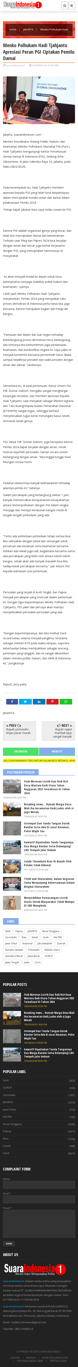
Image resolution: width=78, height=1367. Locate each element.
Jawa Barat (34, 956)
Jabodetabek (44, 943)
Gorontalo (11, 937)
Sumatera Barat (14, 956)
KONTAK (15, 1357)
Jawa (26, 962)
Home (13, 29)
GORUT (49, 956)
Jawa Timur (11, 943)
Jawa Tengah (12, 962)
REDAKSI (31, 1357)
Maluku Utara (52, 950)
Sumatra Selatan (14, 950)
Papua (19, 931)
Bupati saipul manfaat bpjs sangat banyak (62, 732)
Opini (37, 962)
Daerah (61, 943)
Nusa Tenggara (50, 931)
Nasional (27, 943)
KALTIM (58, 937)
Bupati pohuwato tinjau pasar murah (18, 731)
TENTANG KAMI (58, 1361)
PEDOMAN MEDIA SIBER (30, 1361)
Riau (24, 937)
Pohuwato (34, 950)
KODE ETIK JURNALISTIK (55, 1357)
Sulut (7, 931)
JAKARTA (28, 29)
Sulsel (35, 937)
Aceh (46, 937)
